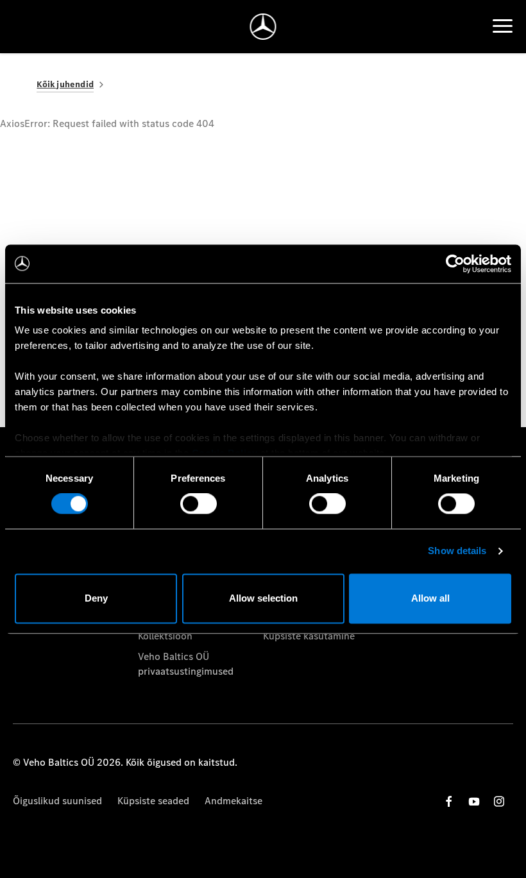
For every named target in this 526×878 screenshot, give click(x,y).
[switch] (198, 504)
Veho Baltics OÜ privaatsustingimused (185, 663)
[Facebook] (449, 801)
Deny (96, 598)
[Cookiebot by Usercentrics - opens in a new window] (455, 263)
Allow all (430, 598)
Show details (457, 551)
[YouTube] (474, 801)
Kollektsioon (165, 636)
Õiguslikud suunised (57, 800)
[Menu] (503, 26)
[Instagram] (499, 801)
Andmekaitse (233, 800)
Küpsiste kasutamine (309, 636)
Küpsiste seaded (153, 800)
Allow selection (263, 598)
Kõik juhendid (65, 84)
